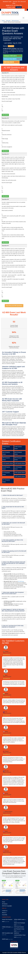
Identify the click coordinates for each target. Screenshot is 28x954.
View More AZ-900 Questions (14, 305)
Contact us (4, 910)
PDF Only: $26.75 (11, 62)
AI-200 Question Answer (20, 463)
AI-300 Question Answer (20, 476)
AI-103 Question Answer (8, 463)
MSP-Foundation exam (7, 933)
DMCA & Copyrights (7, 905)
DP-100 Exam (21, 581)
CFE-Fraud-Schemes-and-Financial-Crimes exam (19, 929)
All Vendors (4, 903)
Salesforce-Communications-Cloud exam (19, 935)
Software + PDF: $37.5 (12, 56)
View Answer (5, 114)
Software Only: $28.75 (12, 59)
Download (11, 46)
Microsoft (8, 20)
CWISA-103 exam (6, 926)
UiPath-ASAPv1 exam (19, 919)
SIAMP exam (5, 939)
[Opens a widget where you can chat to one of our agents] (23, 951)
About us (4, 912)
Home (3, 20)
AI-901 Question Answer (20, 472)
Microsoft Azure (15, 20)
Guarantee (4, 914)
